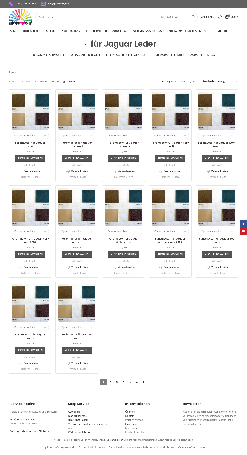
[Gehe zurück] (86, 44)
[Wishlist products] (219, 17)
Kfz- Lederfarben (44, 81)
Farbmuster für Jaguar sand (77, 336)
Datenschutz (132, 424)
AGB (70, 428)
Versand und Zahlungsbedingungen (87, 424)
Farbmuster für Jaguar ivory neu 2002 (30, 240)
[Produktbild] (216, 111)
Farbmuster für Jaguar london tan (77, 240)
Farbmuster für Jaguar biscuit (30, 144)
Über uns (130, 411)
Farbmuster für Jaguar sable (30, 336)
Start (12, 81)
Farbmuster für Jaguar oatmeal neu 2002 (170, 240)
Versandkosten (32, 171)
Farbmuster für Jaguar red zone (217, 240)
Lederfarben (25, 81)
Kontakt (129, 415)
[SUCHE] (193, 17)
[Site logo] (20, 16)
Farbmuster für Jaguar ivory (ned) (170, 144)
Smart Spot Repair (78, 419)
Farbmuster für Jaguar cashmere (123, 144)
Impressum (131, 428)
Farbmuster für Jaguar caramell (77, 144)
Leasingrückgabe (77, 415)
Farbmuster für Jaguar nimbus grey (123, 240)
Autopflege (74, 411)
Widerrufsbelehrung (79, 432)
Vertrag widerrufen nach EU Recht (29, 431)
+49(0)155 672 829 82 (22, 419)
